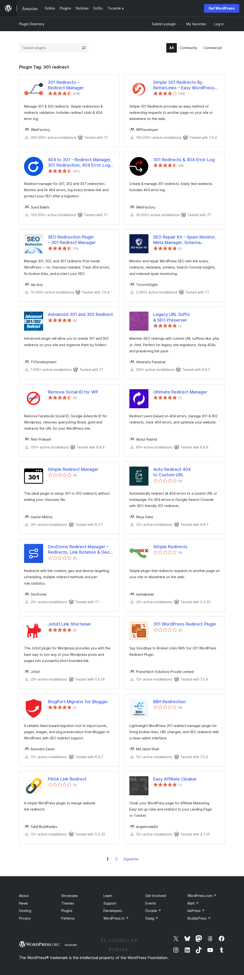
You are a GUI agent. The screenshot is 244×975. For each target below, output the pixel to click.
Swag (151, 918)
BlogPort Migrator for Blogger (78, 701)
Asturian (71, 945)
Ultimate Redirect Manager (180, 391)
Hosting (25, 911)
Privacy (25, 918)
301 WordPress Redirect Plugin (184, 624)
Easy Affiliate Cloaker (175, 778)
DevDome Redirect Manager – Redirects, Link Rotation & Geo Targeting (79, 549)
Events (150, 903)
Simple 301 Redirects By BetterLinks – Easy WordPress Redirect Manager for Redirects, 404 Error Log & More (185, 85)
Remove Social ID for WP (73, 391)
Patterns (68, 918)
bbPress (196, 911)
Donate (153, 911)
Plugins (66, 911)
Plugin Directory (31, 24)
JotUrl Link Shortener (69, 624)
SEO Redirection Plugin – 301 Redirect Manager (72, 239)
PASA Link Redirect (67, 778)
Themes (67, 903)
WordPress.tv (116, 918)
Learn (107, 896)
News (23, 903)
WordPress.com (202, 896)
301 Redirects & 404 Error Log (184, 159)
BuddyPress (199, 918)
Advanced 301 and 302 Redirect (80, 314)
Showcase (69, 896)
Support (109, 903)
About (24, 896)
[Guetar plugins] (83, 48)
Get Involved (155, 896)
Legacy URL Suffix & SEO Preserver (171, 317)
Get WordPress (221, 8)
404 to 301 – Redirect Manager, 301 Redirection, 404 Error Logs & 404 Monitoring (80, 162)
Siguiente (130, 859)
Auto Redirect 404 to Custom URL (172, 472)
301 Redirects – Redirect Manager (66, 85)
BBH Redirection (169, 701)
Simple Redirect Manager (73, 469)
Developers (112, 911)
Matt (193, 903)
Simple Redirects (170, 546)
